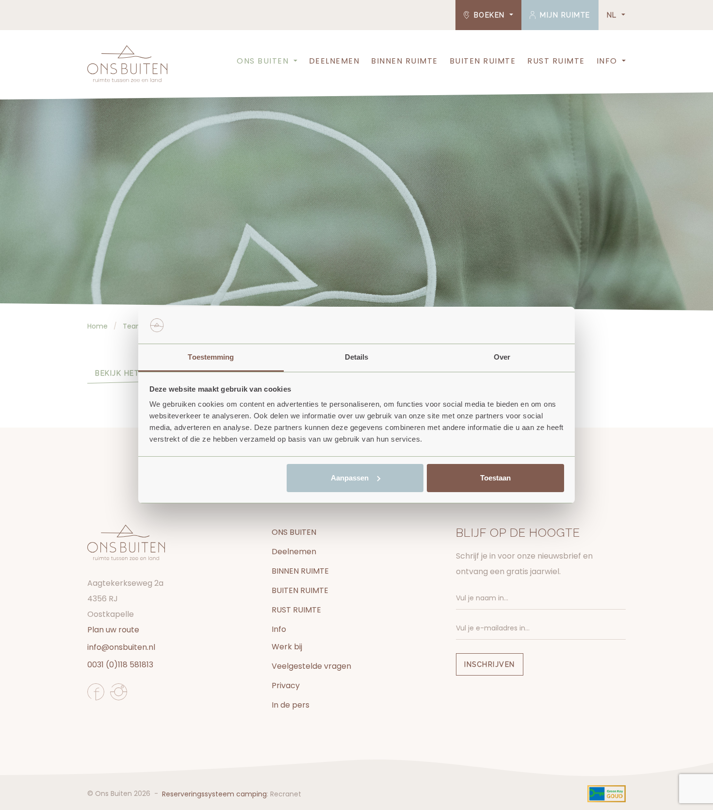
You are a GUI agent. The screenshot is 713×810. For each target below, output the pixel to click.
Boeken (489, 15)
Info (607, 60)
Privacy (286, 685)
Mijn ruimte (563, 15)
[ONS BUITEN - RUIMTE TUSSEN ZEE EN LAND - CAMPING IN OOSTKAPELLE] (127, 64)
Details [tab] (357, 357)
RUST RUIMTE (556, 60)
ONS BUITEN (263, 60)
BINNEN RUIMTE (404, 60)
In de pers (290, 705)
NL (613, 15)
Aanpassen (350, 478)
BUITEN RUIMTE (483, 60)
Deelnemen (334, 60)
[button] (294, 61)
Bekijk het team (129, 373)
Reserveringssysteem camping (214, 794)
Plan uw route (113, 629)
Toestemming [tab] (211, 357)
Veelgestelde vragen (311, 666)
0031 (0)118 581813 (120, 664)
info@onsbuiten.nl (121, 647)
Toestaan (495, 478)
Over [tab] (502, 357)
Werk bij (287, 646)
